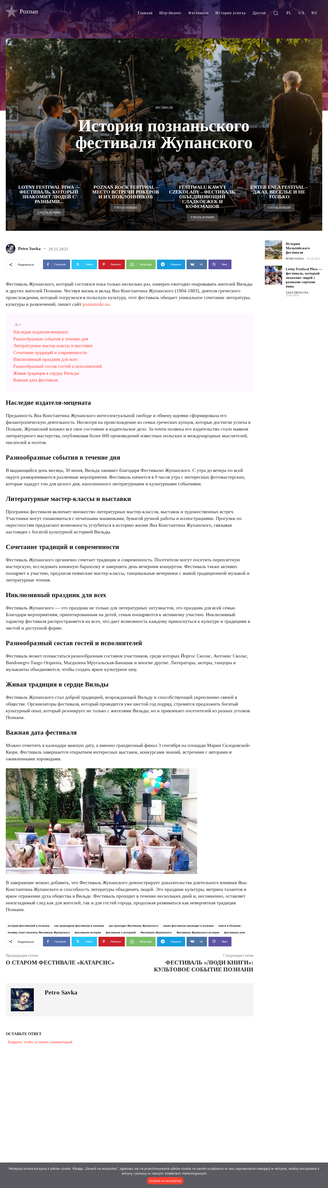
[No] (322, 1175)
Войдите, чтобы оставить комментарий (40, 1042)
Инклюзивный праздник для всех (45, 359)
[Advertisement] (296, 378)
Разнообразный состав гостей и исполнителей (57, 366)
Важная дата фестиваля (35, 379)
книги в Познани (230, 925)
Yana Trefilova (297, 292)
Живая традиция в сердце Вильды (46, 373)
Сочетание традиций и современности (50, 352)
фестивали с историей (121, 932)
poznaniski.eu (96, 304)
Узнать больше (49, 212)
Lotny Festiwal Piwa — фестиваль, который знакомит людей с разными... (49, 194)
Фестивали (164, 107)
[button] (275, 12)
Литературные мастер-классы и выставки (52, 345)
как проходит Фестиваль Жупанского (133, 925)
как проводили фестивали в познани (79, 925)
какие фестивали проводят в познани (188, 925)
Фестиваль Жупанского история (197, 932)
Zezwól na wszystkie (165, 1181)
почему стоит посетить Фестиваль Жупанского (39, 932)
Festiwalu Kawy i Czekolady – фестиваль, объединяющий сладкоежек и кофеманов (202, 196)
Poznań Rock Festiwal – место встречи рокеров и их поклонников (125, 191)
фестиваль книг (234, 932)
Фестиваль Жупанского (156, 932)
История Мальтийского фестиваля (298, 248)
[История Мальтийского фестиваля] (273, 249)
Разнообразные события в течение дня (50, 338)
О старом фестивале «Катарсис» (60, 962)
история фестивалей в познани (28, 925)
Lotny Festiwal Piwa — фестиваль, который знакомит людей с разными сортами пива (304, 277)
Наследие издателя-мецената (40, 331)
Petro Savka (29, 248)
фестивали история (88, 932)
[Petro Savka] (11, 248)
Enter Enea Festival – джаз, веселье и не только (279, 191)
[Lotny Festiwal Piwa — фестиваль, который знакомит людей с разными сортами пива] (273, 275)
